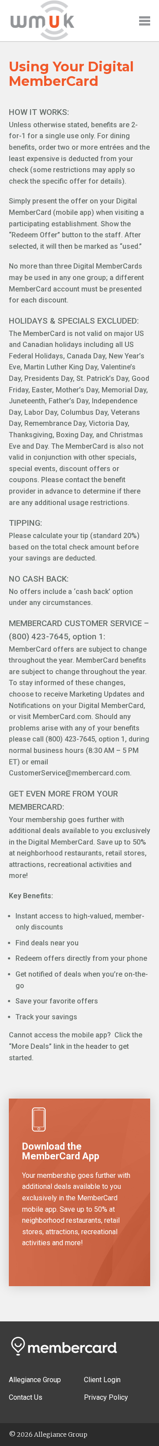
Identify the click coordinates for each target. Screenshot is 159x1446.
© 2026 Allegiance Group (48, 1435)
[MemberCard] (41, 40)
